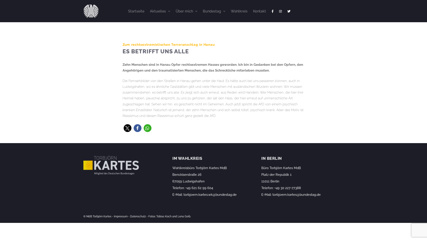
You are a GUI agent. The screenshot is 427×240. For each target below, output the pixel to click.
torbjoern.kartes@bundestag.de (296, 195)
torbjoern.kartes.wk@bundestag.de (210, 195)
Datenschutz (138, 216)
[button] (127, 128)
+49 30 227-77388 (287, 188)
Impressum (121, 216)
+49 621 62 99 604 (199, 188)
